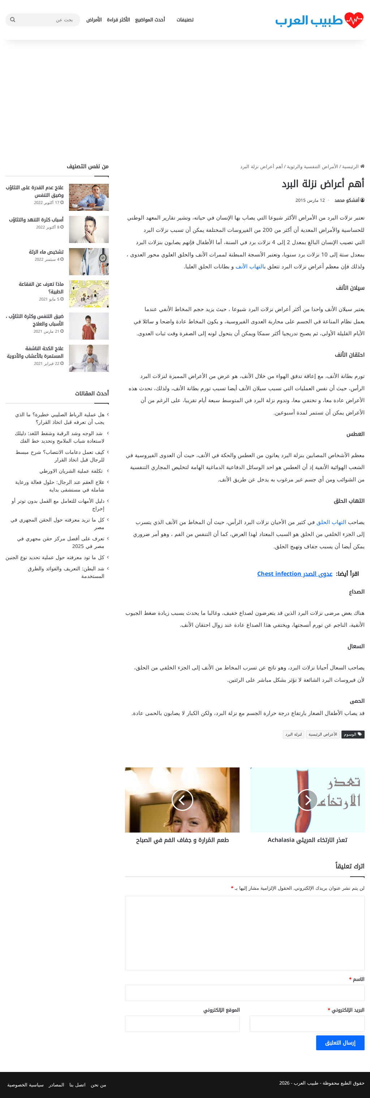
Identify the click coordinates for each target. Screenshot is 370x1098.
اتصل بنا (77, 1084)
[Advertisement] (185, 101)
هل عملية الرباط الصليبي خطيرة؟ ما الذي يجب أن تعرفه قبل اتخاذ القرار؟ (59, 418)
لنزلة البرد (293, 734)
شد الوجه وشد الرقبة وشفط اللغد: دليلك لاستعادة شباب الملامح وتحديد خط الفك (59, 437)
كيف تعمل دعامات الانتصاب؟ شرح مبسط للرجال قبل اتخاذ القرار (60, 456)
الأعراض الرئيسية (323, 734)
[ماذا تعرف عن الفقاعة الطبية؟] (89, 293)
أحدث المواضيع (150, 19)
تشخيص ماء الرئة (46, 251)
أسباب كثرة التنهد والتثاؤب (36, 219)
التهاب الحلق (331, 522)
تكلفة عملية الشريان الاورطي (71, 471)
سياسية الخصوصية (25, 1084)
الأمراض (94, 19)
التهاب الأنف (250, 266)
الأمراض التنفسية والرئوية (312, 166)
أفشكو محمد (347, 200)
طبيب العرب (306, 1083)
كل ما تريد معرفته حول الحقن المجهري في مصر (57, 523)
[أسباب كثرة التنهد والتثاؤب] (89, 229)
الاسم (357, 979)
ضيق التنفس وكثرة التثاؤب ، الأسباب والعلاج (35, 320)
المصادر (56, 1084)
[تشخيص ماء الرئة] (89, 261)
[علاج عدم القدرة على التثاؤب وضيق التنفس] (89, 197)
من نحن (98, 1084)
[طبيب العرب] (319, 20)
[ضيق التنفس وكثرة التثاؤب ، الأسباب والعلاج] (89, 326)
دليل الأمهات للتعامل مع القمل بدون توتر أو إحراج (58, 505)
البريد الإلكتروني (346, 1009)
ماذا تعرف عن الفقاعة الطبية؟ (41, 288)
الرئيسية (351, 166)
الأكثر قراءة (118, 19)
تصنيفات (185, 19)
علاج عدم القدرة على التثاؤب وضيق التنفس (35, 191)
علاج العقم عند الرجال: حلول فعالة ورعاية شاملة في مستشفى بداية (59, 486)
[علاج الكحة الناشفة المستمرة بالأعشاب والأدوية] (89, 358)
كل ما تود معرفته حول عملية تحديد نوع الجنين (54, 557)
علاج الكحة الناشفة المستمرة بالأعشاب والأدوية (35, 352)
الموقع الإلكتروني (221, 1009)
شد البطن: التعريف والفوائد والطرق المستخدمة (66, 572)
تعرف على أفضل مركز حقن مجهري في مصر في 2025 (60, 542)
